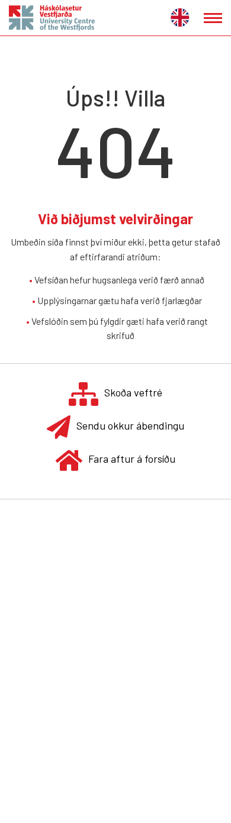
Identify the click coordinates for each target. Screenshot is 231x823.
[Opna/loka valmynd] (213, 18)
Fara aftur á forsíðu (131, 458)
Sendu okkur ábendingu (130, 425)
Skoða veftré (133, 392)
